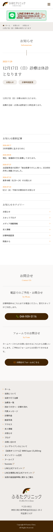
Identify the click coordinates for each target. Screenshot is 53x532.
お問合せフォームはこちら (27, 362)
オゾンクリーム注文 (13, 455)
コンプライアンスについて (16, 446)
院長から (6, 241)
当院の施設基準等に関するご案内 (19, 477)
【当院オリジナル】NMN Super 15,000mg (23, 450)
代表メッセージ (11, 411)
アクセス (8, 424)
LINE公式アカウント (13, 468)
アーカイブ (9, 459)
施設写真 (8, 420)
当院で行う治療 (11, 398)
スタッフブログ (9, 217)
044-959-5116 (28, 316)
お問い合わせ (10, 442)
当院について (10, 393)
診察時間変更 (27, 82)
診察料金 (8, 415)
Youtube (8, 463)
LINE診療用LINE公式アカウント (18, 472)
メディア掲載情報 (10, 223)
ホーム (7, 389)
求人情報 (6, 229)
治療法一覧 (9, 402)
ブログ (7, 437)
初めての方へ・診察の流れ (16, 406)
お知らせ (10, 82)
